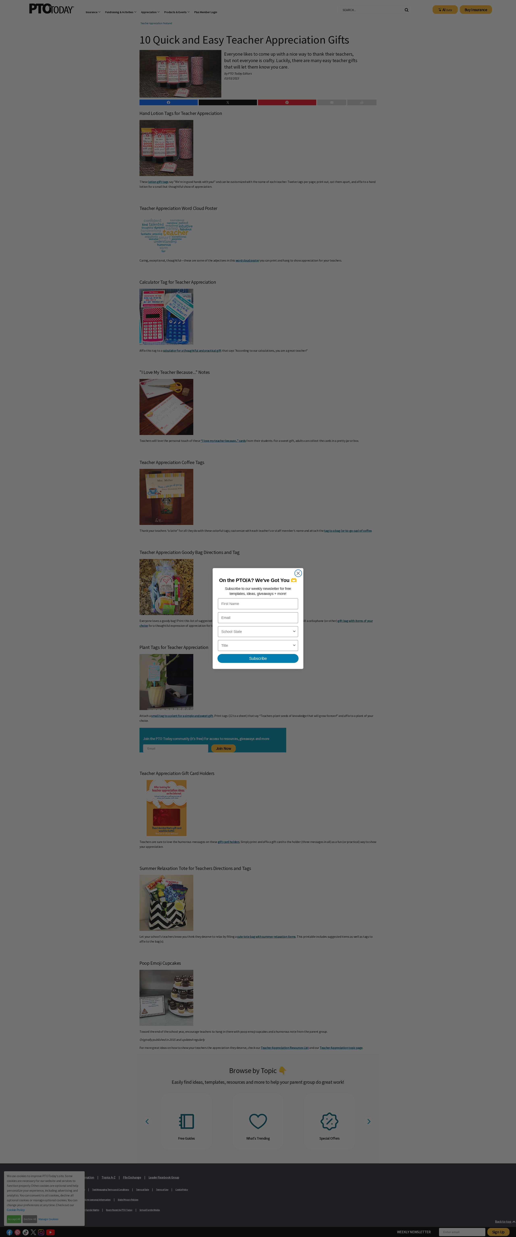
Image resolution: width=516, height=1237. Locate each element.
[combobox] (256, 631)
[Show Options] (294, 631)
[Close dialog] (298, 573)
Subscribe (258, 658)
